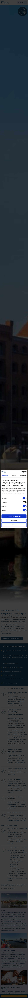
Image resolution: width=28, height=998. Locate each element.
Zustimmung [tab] (5, 475)
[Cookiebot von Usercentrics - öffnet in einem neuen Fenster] (21, 472)
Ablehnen (14, 524)
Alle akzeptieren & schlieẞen (14, 516)
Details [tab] (14, 475)
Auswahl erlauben (14, 520)
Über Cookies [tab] (23, 475)
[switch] (25, 502)
